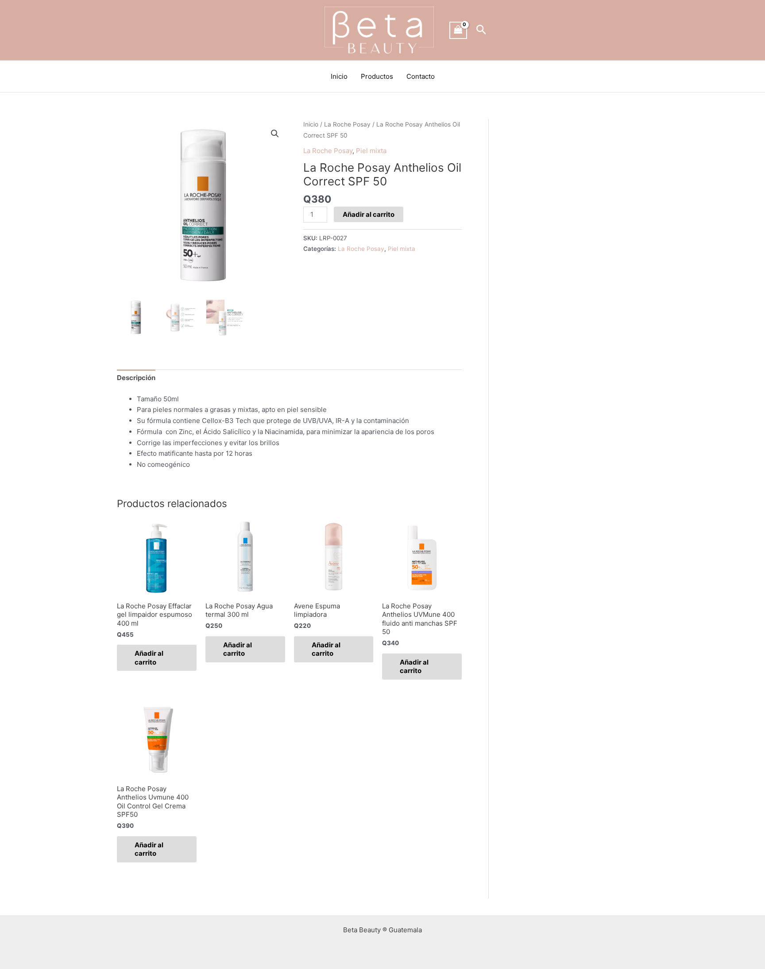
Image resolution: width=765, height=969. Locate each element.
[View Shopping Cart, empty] (458, 30)
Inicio (339, 76)
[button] (481, 30)
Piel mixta (371, 150)
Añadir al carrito (368, 214)
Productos (377, 76)
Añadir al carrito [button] (149, 657)
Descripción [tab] (136, 377)
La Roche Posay (347, 124)
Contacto (420, 76)
